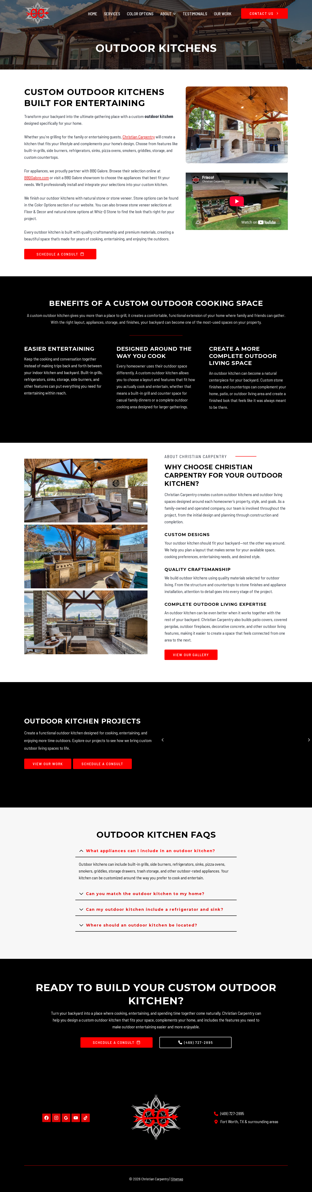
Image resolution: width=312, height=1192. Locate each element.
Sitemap (177, 1178)
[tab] (215, 794)
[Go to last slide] (162, 740)
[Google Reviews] (66, 1118)
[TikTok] (85, 1118)
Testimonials (195, 13)
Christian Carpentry (138, 136)
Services (112, 13)
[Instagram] (56, 1118)
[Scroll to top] (301, 1174)
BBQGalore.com (36, 177)
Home (92, 13)
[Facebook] (46, 1118)
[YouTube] (76, 1118)
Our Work (222, 13)
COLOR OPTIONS (140, 13)
